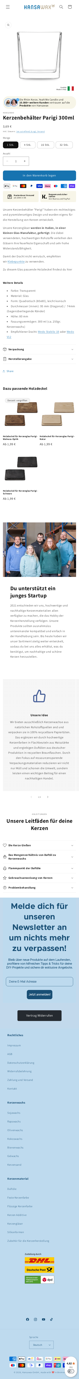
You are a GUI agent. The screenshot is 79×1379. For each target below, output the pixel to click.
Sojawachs (13, 1112)
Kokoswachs (14, 1139)
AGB (9, 1054)
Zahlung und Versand (20, 1080)
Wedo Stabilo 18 (48, 332)
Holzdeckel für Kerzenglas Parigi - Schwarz (20, 492)
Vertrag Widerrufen (39, 1015)
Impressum (14, 1045)
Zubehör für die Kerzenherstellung (28, 1240)
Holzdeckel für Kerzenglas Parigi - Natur (57, 438)
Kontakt (12, 1088)
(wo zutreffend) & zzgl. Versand (30, 131)
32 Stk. (64, 144)
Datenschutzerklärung (20, 1062)
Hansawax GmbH (30, 1372)
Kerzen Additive (16, 1215)
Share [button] (10, 371)
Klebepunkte (16, 261)
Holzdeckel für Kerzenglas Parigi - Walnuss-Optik (20, 438)
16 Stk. (45, 144)
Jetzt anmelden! (40, 994)
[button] (7, 7)
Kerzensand (14, 1164)
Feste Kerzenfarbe (18, 1197)
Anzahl (6, 153)
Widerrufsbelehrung (19, 1071)
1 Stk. (10, 144)
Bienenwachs (15, 1147)
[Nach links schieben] (31, 797)
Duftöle (11, 1189)
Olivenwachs (15, 1130)
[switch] (71, 1371)
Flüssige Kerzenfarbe (20, 1206)
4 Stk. (27, 144)
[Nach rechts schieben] (48, 797)
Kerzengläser (15, 1223)
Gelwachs (13, 1156)
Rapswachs (14, 1121)
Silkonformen (15, 1232)
